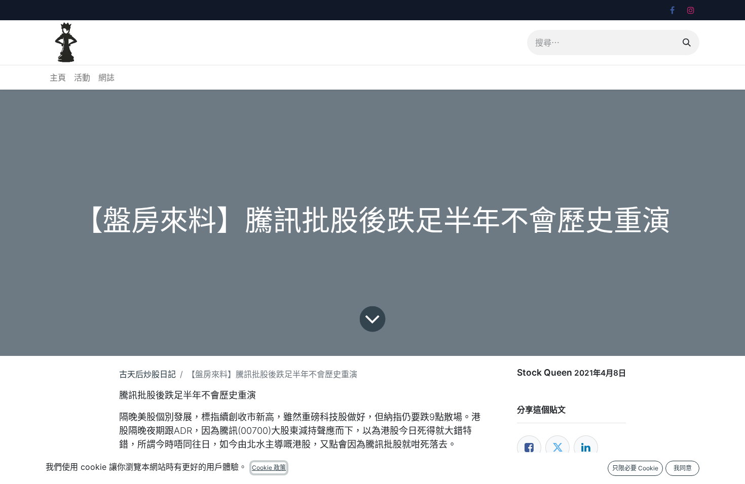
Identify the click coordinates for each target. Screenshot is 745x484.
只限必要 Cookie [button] (635, 468)
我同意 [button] (683, 468)
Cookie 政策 (269, 467)
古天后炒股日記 (147, 374)
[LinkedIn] (586, 447)
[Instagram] (691, 10)
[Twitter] (557, 447)
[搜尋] (686, 42)
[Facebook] (672, 10)
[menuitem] (58, 77)
